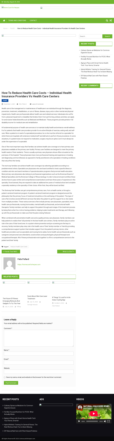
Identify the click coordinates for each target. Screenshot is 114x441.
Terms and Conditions (17, 20)
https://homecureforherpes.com (29, 264)
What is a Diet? (68, 251)
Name (6, 350)
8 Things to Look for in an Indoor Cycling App (61, 299)
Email (6, 359)
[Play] (79, 421)
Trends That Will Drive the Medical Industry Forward (12, 251)
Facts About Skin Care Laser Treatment (37, 297)
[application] (93, 413)
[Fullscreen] (108, 421)
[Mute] (105, 421)
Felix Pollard (22, 104)
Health (5, 100)
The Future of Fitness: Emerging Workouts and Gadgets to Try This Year (11, 301)
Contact (33, 20)
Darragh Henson (32, 304)
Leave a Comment (38, 104)
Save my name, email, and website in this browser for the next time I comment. (34, 377)
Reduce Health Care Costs (19, 246)
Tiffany (19, 306)
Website (7, 368)
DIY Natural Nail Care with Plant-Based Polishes (20, 431)
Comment (8, 328)
